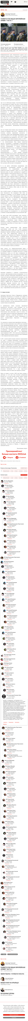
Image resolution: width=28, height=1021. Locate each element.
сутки (25, 471)
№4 (6, 496)
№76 (5, 882)
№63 (8, 810)
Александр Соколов (4, 48)
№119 (6, 909)
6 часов (20, 471)
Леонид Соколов (24, 47)
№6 (6, 513)
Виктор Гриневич (3, 51)
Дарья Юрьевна (3, 47)
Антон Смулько (18, 50)
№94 (8, 838)
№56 (6, 821)
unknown (9, 949)
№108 (6, 892)
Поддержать (11, 722)
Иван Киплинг (24, 50)
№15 (5, 654)
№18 (5, 663)
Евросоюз (18, 461)
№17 (5, 658)
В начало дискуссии (12, 954)
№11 (7, 577)
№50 (8, 615)
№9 (5, 565)
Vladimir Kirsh (9, 49)
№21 (6, 667)
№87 (8, 749)
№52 (6, 727)
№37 (8, 643)
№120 (6, 914)
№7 (4, 557)
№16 (8, 507)
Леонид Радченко (18, 48)
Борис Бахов (9, 668)
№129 (8, 849)
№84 (8, 743)
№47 (7, 771)
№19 (8, 524)
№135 (6, 942)
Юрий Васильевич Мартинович (15, 750)
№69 (8, 546)
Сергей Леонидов (10, 567)
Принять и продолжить (14, 1014)
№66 (8, 689)
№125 (8, 931)
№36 (7, 604)
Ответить (5, 724)
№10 (6, 571)
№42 (8, 610)
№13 (8, 518)
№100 (7, 854)
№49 (7, 777)
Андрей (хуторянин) (10, 47)
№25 (6, 626)
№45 (8, 535)
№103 (8, 755)
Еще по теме (4, 464)
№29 (6, 632)
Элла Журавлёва (24, 49)
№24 (8, 529)
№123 (7, 920)
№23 (6, 593)
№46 (6, 766)
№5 (7, 501)
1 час (12, 471)
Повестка (8, 6)
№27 (6, 678)
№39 (8, 649)
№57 (7, 799)
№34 (8, 695)
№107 (8, 816)
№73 (6, 732)
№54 (8, 782)
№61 (8, 805)
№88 (7, 843)
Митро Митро (3, 50)
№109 (7, 897)
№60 (7, 684)
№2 (5, 485)
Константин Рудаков (11, 48)
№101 (6, 886)
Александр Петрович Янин (10, 51)
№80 (7, 738)
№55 (8, 788)
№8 (4, 561)
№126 (8, 936)
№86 (7, 827)
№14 (8, 588)
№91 (8, 832)
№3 (6, 490)
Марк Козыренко (11, 611)
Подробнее (14, 1017)
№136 (7, 947)
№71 (8, 621)
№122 (6, 860)
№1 (4, 480)
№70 (8, 551)
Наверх (3, 954)
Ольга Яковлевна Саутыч (11, 50)
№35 (7, 637)
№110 (8, 903)
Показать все (6, 471)
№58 (8, 793)
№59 (8, 540)
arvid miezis (11, 650)
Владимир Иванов (4, 49)
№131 (6, 865)
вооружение (9, 461)
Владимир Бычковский (12, 867)
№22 (6, 673)
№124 (7, 925)
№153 (7, 877)
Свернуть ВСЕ (24, 468)
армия (5, 461)
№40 (6, 760)
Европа (14, 461)
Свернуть (5, 722)
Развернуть (6, 483)
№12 (8, 582)
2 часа (16, 471)
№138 (7, 871)
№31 (6, 599)
